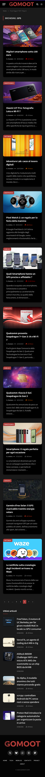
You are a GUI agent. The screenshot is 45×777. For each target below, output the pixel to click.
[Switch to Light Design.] (41, 4)
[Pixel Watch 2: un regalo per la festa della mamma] (22, 202)
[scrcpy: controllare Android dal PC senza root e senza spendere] (9, 697)
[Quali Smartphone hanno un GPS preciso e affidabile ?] (22, 258)
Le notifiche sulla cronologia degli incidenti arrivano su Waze (21, 568)
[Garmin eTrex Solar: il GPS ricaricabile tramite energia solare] (22, 490)
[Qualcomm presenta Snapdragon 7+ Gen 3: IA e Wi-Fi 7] (22, 317)
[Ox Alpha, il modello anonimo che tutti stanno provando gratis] (9, 680)
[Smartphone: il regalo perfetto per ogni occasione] (22, 433)
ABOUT (22, 764)
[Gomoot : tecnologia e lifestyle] (21, 4)
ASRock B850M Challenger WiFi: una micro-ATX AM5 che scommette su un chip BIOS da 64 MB (28, 660)
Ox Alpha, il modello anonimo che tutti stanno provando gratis (28, 681)
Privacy (37, 760)
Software (7, 136)
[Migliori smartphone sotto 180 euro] (22, 36)
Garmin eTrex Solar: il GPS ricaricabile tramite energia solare (20, 509)
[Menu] (4, 4)
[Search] (37, 4)
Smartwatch (8, 193)
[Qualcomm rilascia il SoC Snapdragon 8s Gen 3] (22, 377)
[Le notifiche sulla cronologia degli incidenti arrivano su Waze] (22, 549)
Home (5, 760)
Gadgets (7, 481)
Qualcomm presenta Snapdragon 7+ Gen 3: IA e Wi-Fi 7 (22, 336)
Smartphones (9, 27)
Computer (7, 308)
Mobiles (7, 249)
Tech (11, 760)
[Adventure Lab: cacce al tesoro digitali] (22, 145)
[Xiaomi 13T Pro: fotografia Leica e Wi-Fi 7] (22, 92)
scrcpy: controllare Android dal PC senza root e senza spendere (28, 699)
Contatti (27, 760)
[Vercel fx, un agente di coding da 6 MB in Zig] (9, 642)
